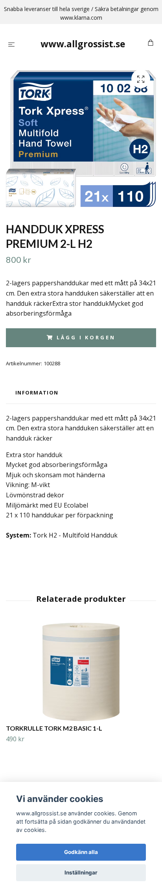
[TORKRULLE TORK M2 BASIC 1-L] (81, 672)
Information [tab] (36, 392)
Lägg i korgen (86, 337)
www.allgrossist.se (83, 43)
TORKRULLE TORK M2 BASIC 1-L (54, 728)
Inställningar (81, 872)
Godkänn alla (81, 852)
